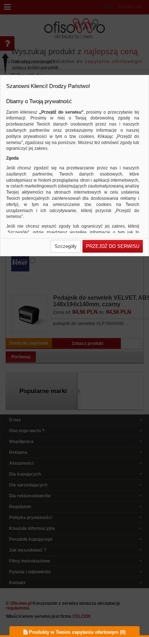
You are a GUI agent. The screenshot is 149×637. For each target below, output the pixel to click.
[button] (66, 246)
